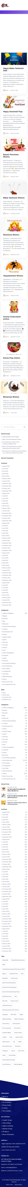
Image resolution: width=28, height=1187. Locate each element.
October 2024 (6, 518)
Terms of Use (9, 1184)
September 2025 (7, 491)
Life (14, 1041)
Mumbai (4, 647)
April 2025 (5, 503)
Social (4, 1055)
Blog (3, 621)
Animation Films (13, 973)
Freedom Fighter (6, 1032)
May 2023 (5, 560)
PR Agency (5, 1050)
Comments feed (6, 697)
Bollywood (5, 623)
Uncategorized (6, 671)
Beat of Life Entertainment (9, 987)
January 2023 (6, 570)
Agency (4, 973)
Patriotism (17, 1046)
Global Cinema (18, 1032)
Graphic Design (6, 637)
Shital (7, 90)
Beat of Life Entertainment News (11, 991)
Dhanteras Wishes (11, 235)
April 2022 (5, 592)
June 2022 (5, 587)
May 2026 (5, 471)
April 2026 (5, 473)
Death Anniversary (7, 1005)
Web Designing (18, 1064)
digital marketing (18, 1019)
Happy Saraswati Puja (12, 111)
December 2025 (6, 483)
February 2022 (6, 597)
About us (5, 1096)
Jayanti (4, 639)
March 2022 (5, 595)
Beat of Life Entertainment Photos (11, 439)
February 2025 (6, 508)
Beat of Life (14, 978)
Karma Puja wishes (11, 358)
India (11, 1037)
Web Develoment (7, 676)
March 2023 (5, 565)
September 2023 (7, 550)
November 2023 (6, 545)
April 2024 (5, 533)
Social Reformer (6, 1064)
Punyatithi (5, 655)
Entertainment (16, 1023)
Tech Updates (6, 668)
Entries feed (5, 695)
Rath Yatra (5, 660)
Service (13, 1050)
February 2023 (6, 567)
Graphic (4, 1037)
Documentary (5, 1023)
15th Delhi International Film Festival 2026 (13, 969)
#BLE (3, 964)
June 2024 (5, 528)
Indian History (6, 1041)
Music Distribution (8, 1134)
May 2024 (5, 530)
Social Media (12, 1055)
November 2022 (6, 575)
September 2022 (7, 580)
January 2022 (6, 600)
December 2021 (6, 602)
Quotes (4, 658)
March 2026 (5, 476)
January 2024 (6, 540)
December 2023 (6, 543)
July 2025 (5, 496)
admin (7, 133)
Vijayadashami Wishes (13, 276)
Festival (4, 634)
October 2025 (6, 488)
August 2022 (5, 582)
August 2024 (5, 523)
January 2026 (6, 481)
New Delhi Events (7, 1046)
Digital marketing (7, 1126)
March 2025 (5, 505)
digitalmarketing (6, 1019)
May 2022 (5, 590)
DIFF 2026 (13, 1014)
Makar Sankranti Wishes (13, 198)
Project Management (8, 652)
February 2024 (6, 538)
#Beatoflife (5, 960)
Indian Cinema (19, 1037)
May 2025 (5, 501)
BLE (16, 996)
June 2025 (5, 498)
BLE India (5, 618)
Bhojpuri (4, 616)
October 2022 (6, 577)
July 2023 (5, 555)
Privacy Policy (6, 1105)
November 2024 (6, 515)
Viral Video (5, 674)
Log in (4, 692)
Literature (5, 642)
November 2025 (6, 486)
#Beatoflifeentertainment (18, 960)
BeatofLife (5, 978)
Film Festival (17, 1028)
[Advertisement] (14, 38)
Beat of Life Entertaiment (9, 982)
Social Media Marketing (8, 663)
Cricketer (5, 629)
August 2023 (5, 553)
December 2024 (6, 513)
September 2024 (7, 520)
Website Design (7, 1129)
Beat (22, 973)
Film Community (6, 1028)
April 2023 (5, 563)
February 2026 (6, 478)
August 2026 (5, 466)
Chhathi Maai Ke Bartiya (9, 626)
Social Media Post (7, 666)
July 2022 (5, 585)
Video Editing (6, 1123)
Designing (5, 1014)
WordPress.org (6, 699)
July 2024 (5, 525)
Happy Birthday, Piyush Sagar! (10, 436)
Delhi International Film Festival (10, 1010)
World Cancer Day (7, 681)
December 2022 (6, 572)
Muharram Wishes (11, 397)
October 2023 (6, 548)
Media (20, 1041)
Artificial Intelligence (8, 613)
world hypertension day (8, 684)
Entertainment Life (7, 631)
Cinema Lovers (14, 1001)
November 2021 (6, 605)
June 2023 (5, 558)
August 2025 (5, 493)
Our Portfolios (6, 1102)
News (4, 650)
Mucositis (5, 645)
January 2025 (6, 510)
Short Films (21, 1050)
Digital (21, 1014)
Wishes (4, 679)
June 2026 (5, 468)
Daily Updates (6, 1099)
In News (5, 1108)
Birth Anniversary (7, 996)
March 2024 (5, 535)
